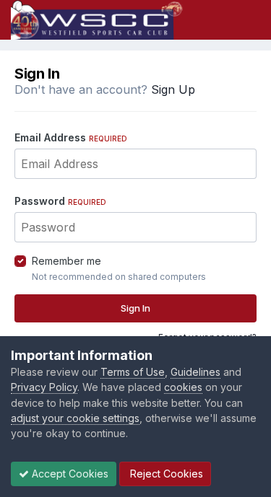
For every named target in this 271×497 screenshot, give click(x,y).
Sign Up (173, 89)
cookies (183, 387)
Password (60, 201)
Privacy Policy (44, 387)
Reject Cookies (165, 473)
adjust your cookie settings (75, 418)
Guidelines (195, 372)
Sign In (135, 308)
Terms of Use (132, 372)
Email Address (70, 137)
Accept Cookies (68, 473)
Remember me (66, 261)
